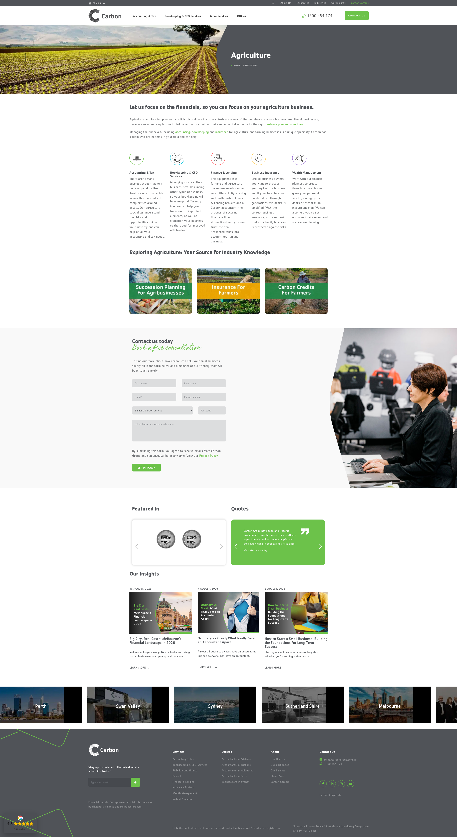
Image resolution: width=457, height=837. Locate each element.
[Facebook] (323, 783)
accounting (182, 132)
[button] (221, 542)
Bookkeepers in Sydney (236, 781)
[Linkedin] (332, 783)
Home (236, 65)
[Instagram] (341, 783)
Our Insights (338, 2)
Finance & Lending (183, 781)
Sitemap (298, 826)
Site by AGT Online (304, 830)
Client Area (99, 3)
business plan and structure (284, 124)
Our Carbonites (280, 764)
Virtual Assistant (182, 798)
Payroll (176, 776)
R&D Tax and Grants (184, 770)
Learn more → (139, 667)
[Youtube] (350, 783)
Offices (241, 16)
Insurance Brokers (183, 787)
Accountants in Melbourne (237, 770)
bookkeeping (200, 132)
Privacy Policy (208, 455)
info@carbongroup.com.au (339, 759)
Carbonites (303, 2)
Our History (278, 759)
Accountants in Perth (234, 776)
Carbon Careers (360, 2)
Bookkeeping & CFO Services (183, 16)
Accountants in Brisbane (236, 764)
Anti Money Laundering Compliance (347, 826)
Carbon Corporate (331, 794)
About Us (285, 2)
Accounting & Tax (144, 16)
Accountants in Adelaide (236, 759)
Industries (320, 2)
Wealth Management (184, 793)
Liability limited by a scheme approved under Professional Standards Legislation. (226, 828)
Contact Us (356, 15)
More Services (219, 16)
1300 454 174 (319, 15)
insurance (221, 132)
